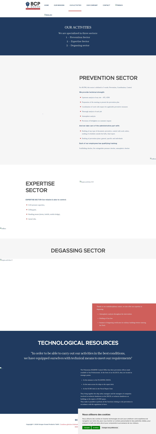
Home (46, 5)
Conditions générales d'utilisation (69, 424)
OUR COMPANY (92, 5)
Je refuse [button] (96, 427)
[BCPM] (33, 8)
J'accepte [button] (87, 427)
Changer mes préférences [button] (110, 427)
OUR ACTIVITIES (75, 5)
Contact (106, 5)
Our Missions (59, 5)
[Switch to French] (118, 4)
